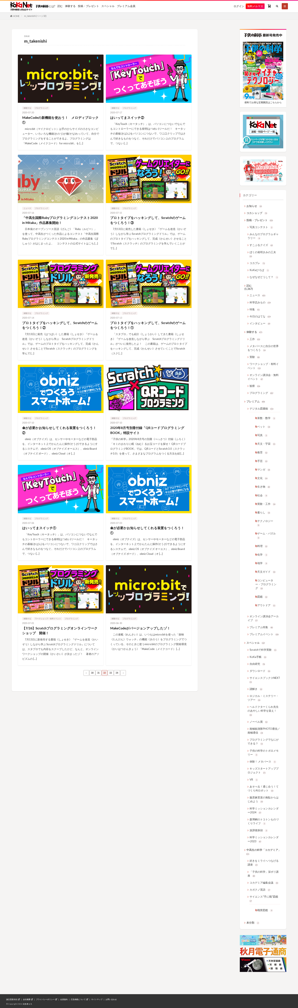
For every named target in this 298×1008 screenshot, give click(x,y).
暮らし (263, 512)
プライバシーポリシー (45, 999)
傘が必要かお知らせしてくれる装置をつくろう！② (59, 430)
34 (117, 672)
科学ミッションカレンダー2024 (263, 810)
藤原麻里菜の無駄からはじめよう (263, 799)
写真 (262, 435)
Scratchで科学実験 (263, 649)
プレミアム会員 (126, 6)
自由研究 (257, 663)
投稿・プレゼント (88, 6)
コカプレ (257, 263)
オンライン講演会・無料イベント (263, 376)
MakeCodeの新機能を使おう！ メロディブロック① (60, 120)
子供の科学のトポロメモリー (263, 752)
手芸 (262, 461)
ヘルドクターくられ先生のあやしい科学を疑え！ (263, 710)
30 (92, 672)
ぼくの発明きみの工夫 (263, 253)
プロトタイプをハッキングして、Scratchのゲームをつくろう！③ (148, 220)
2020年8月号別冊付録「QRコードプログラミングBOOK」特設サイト (147, 430)
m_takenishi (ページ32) (35, 16)
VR (253, 779)
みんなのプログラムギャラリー (263, 236)
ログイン (239, 6)
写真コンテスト (261, 227)
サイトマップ (96, 999)
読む (60, 6)
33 (110, 672)
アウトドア (266, 605)
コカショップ (256, 213)
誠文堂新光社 (11, 999)
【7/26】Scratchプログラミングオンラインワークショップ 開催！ (60, 630)
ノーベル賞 (258, 721)
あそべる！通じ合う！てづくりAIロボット (263, 788)
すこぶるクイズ (261, 245)
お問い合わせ (111, 999)
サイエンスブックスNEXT (265, 679)
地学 (262, 563)
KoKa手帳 (258, 656)
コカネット (27, 1004)
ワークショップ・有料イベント (48, 618)
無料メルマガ (255, 6)
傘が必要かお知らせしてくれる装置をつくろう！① (147, 530)
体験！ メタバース (262, 761)
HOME (16, 16)
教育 (262, 452)
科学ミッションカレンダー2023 (263, 839)
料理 (262, 546)
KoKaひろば (259, 270)
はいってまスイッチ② (127, 117)
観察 (255, 385)
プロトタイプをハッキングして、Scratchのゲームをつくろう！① (148, 325)
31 (98, 672)
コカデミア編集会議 (264, 882)
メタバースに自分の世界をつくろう (263, 348)
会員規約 (64, 999)
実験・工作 (266, 503)
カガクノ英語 (260, 889)
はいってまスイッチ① (39, 528)
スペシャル (108, 6)
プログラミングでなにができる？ (263, 741)
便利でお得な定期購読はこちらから (263, 102)
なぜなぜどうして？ (264, 277)
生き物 (263, 486)
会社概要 (26, 999)
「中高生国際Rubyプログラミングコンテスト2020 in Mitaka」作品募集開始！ (60, 220)
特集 (255, 309)
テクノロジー (265, 522)
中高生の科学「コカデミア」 (263, 851)
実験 (255, 357)
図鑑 (262, 596)
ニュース (27, 208)
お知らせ (254, 206)
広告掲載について (78, 999)
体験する (70, 6)
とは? (51, 6)
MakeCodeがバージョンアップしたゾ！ (140, 628)
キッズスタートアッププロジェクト (263, 770)
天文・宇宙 (266, 443)
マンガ (263, 469)
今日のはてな (260, 316)
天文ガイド (266, 571)
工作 (255, 339)
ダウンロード (260, 670)
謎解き (256, 689)
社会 (262, 495)
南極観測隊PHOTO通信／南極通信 (264, 730)
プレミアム (255, 401)
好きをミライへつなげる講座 (263, 862)
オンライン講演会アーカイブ (263, 618)
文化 (262, 478)
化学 (262, 554)
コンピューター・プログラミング (265, 584)
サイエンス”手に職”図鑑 (264, 898)
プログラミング (41, 108)
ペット (263, 426)
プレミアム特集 (261, 627)
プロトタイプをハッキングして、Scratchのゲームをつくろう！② (60, 325)
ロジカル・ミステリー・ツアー (263, 697)
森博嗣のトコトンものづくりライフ (263, 821)
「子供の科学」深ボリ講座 (263, 873)
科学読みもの (260, 302)
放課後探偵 (258, 830)
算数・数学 (266, 418)
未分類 (252, 922)
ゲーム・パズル (266, 535)
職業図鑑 (264, 910)
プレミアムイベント (264, 634)
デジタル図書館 (261, 408)
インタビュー (260, 323)
